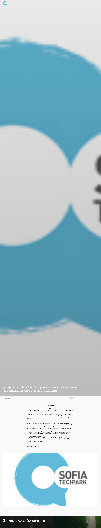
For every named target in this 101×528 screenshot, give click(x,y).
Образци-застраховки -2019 (33, 446)
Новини (64, 3)
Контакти (84, 3)
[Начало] (6, 3)
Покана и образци (31, 443)
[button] (96, 3)
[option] (50, 479)
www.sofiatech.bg (30, 418)
